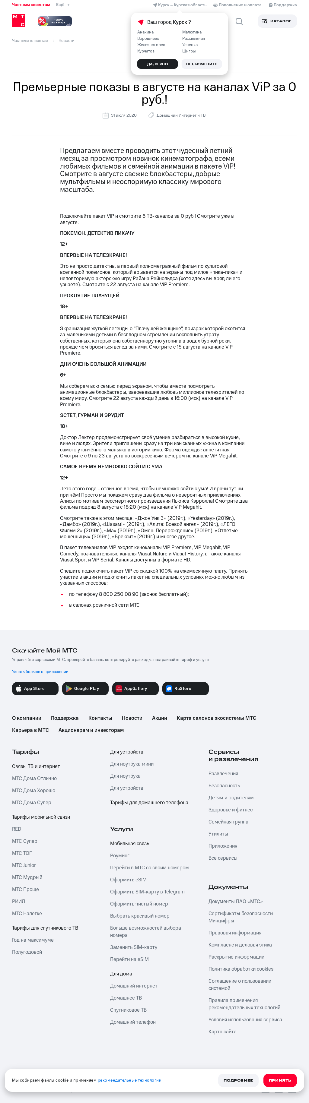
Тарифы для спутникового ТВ (45, 928)
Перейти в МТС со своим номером (149, 867)
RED (16, 829)
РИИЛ (18, 901)
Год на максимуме (33, 940)
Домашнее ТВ (126, 998)
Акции (159, 718)
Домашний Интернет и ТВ (181, 115)
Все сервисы (223, 858)
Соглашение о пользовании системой (240, 985)
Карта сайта (223, 1031)
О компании (26, 718)
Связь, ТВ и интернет (36, 766)
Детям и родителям (231, 797)
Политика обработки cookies (241, 969)
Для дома (121, 974)
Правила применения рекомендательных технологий (244, 1004)
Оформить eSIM (128, 879)
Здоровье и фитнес (231, 810)
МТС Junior (24, 865)
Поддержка (65, 718)
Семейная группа (228, 822)
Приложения (223, 846)
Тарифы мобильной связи (41, 817)
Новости (132, 718)
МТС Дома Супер (31, 802)
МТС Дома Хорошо (33, 790)
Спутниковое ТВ (128, 1010)
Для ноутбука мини (132, 764)
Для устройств (126, 752)
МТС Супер (24, 841)
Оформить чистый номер (139, 904)
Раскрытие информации (236, 957)
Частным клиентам (31, 5)
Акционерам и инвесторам (91, 730)
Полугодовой (27, 952)
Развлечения (223, 773)
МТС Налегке (27, 913)
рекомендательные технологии (130, 1080)
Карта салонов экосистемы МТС (216, 718)
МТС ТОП (22, 853)
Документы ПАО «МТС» (236, 901)
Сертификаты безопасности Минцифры (241, 917)
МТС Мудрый (27, 877)
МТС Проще (25, 889)
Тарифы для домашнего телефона (149, 802)
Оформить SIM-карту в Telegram (147, 892)
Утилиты (218, 834)
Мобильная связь (129, 843)
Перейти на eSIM (129, 959)
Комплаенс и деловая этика (240, 945)
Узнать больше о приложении (40, 672)
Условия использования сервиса (245, 1019)
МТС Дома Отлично (34, 778)
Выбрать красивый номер (140, 916)
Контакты (100, 718)
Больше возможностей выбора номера (145, 931)
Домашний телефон (133, 1022)
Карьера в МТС (30, 730)
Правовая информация (235, 933)
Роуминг (119, 855)
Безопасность (224, 785)
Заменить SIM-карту (133, 947)
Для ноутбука (125, 776)
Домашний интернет (134, 986)
